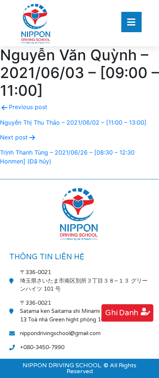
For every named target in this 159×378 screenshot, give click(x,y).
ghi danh (121, 313)
